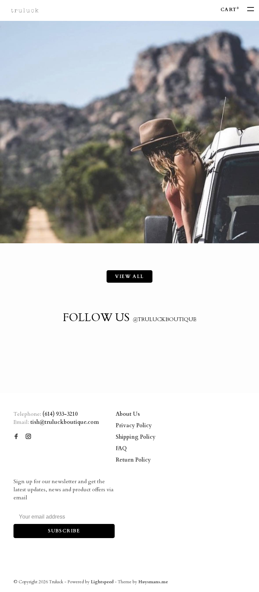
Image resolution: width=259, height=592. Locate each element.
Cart (230, 9)
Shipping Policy (135, 437)
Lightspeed (102, 582)
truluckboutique (164, 319)
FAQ (121, 448)
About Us (128, 414)
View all (129, 276)
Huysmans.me (153, 582)
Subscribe (64, 531)
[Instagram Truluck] (28, 437)
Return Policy (133, 460)
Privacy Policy (134, 425)
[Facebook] (16, 437)
